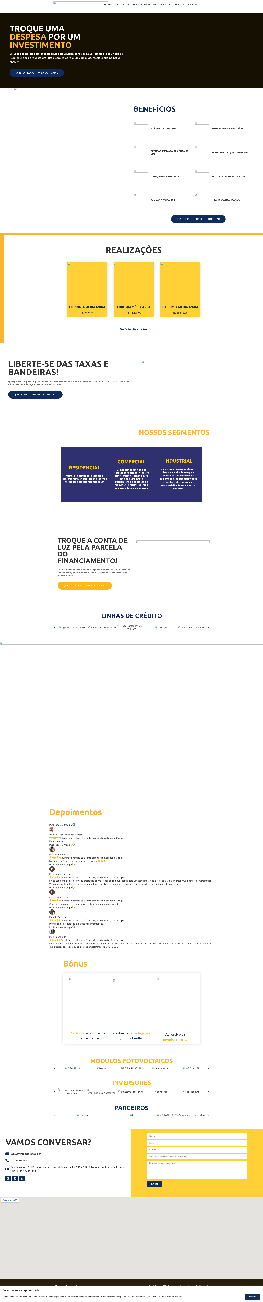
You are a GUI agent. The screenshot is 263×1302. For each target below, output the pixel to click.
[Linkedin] (8, 1178)
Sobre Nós (180, 4)
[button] (54, 627)
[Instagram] (22, 1178)
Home (136, 4)
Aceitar (252, 1296)
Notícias (108, 4)
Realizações (166, 4)
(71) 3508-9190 (122, 4)
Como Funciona (149, 4)
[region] (131, 1294)
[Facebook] (15, 1178)
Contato (192, 4)
